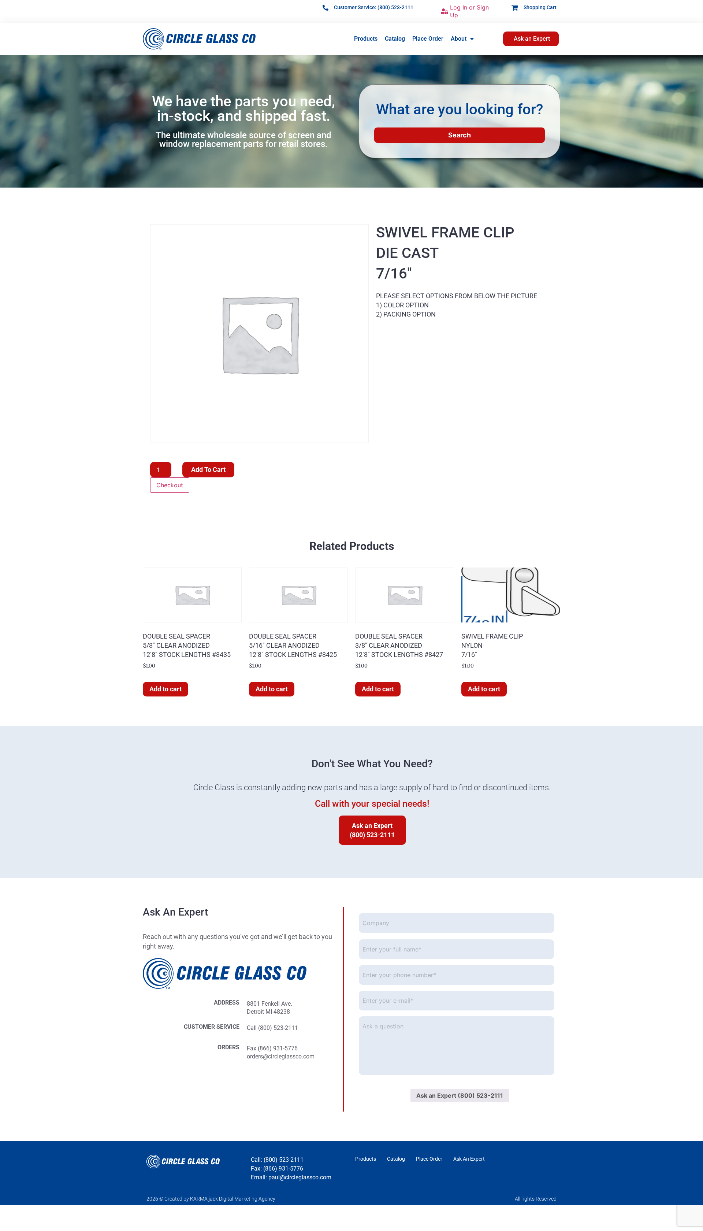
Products (365, 38)
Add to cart (208, 469)
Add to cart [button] (165, 689)
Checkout (169, 485)
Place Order (427, 38)
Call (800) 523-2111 (272, 1027)
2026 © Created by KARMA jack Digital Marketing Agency (210, 1199)
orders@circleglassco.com (281, 1056)
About (458, 38)
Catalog (395, 38)
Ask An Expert (469, 1159)
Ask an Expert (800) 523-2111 (459, 1095)
